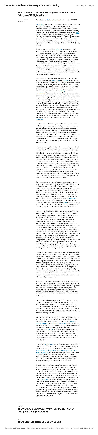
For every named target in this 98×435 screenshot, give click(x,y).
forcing (50, 329)
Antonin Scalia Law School (37, 428)
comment (44, 379)
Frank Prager (71, 198)
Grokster (45, 323)
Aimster (38, 323)
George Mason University (50, 428)
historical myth (49, 344)
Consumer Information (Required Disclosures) (66, 428)
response (66, 81)
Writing (90, 5)
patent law (39, 119)
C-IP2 (77, 5)
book (65, 202)
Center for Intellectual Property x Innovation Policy (31, 5)
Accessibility (81, 428)
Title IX (6, 430)
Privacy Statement (88, 428)
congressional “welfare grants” (46, 350)
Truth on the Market (54, 20)
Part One (40, 25)
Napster (72, 321)
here (62, 169)
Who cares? (56, 81)
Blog (82, 5)
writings (62, 91)
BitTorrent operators (59, 323)
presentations (40, 93)
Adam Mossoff (23, 19)
